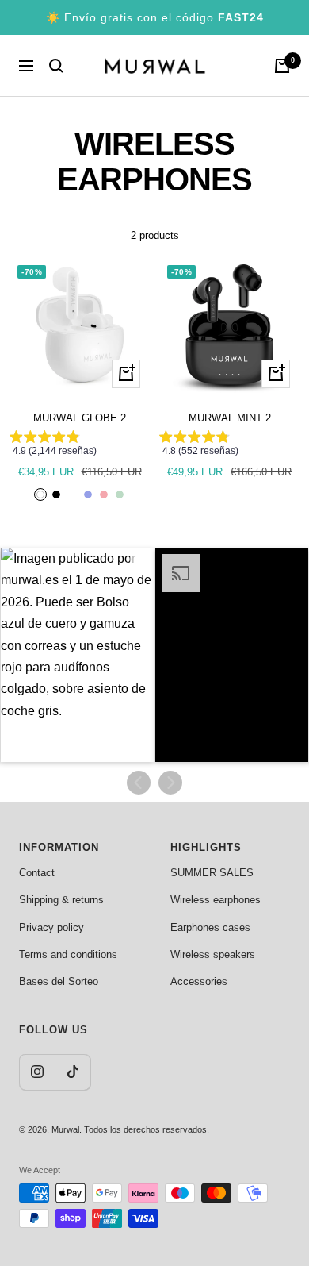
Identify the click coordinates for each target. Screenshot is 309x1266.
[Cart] (282, 66)
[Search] (56, 66)
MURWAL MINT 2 (230, 418)
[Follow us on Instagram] (37, 1072)
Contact (37, 873)
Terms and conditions (68, 954)
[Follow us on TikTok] (72, 1072)
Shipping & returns (61, 900)
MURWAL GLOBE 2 (79, 418)
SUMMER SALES (212, 873)
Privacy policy (51, 927)
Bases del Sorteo (58, 981)
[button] (77, 655)
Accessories (198, 981)
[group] (80, 447)
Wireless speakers (212, 954)
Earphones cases (210, 927)
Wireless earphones (215, 900)
